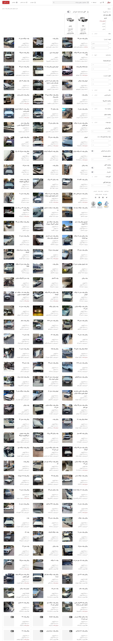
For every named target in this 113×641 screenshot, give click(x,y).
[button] (23, 2)
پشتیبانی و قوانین (98, 194)
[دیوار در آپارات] (95, 197)
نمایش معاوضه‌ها (107, 156)
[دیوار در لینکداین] (99, 197)
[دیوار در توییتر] (106, 197)
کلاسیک (103, 26)
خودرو (105, 18)
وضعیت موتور (107, 114)
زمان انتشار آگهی (107, 182)
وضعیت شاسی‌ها (107, 101)
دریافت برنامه (100, 191)
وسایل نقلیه (105, 15)
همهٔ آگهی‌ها (105, 12)
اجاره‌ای (103, 23)
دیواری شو (105, 194)
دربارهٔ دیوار (106, 191)
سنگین (104, 29)
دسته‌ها (94, 2)
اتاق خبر (95, 191)
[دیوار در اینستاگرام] (102, 197)
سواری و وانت (102, 21)
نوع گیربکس (108, 128)
